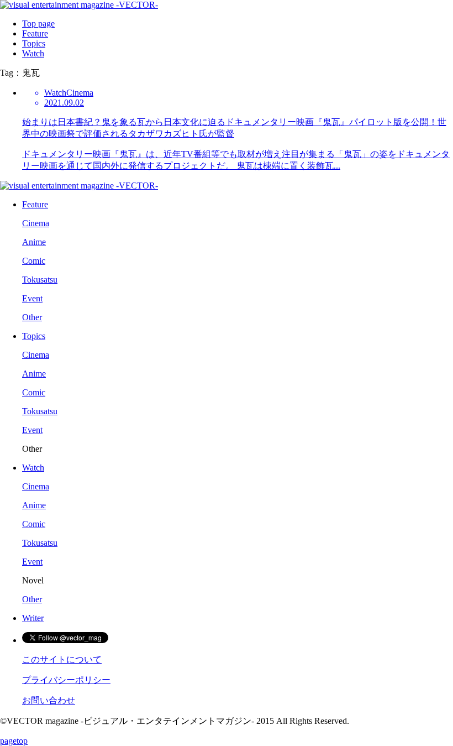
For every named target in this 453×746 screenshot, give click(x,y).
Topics (33, 43)
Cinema (35, 223)
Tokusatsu (39, 279)
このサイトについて (62, 659)
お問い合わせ (48, 700)
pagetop (14, 740)
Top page (38, 23)
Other (32, 317)
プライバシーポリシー (66, 680)
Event (32, 298)
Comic (33, 260)
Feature (35, 33)
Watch (33, 53)
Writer (33, 618)
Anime (34, 242)
